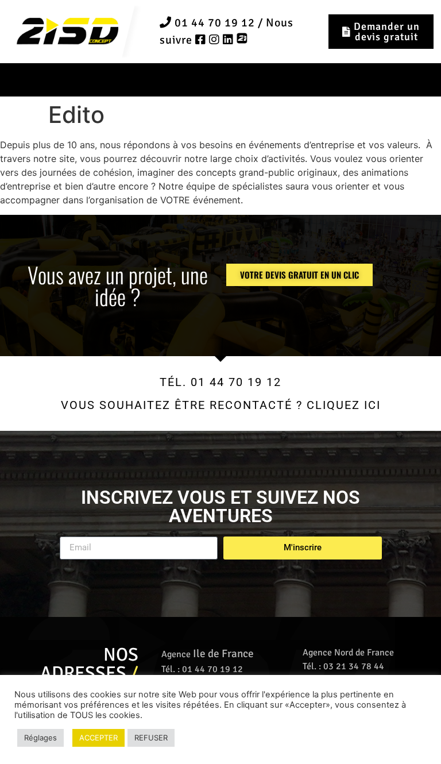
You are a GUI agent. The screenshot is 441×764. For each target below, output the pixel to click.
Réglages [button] (40, 737)
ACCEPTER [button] (98, 737)
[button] (220, 79)
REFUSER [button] (151, 737)
